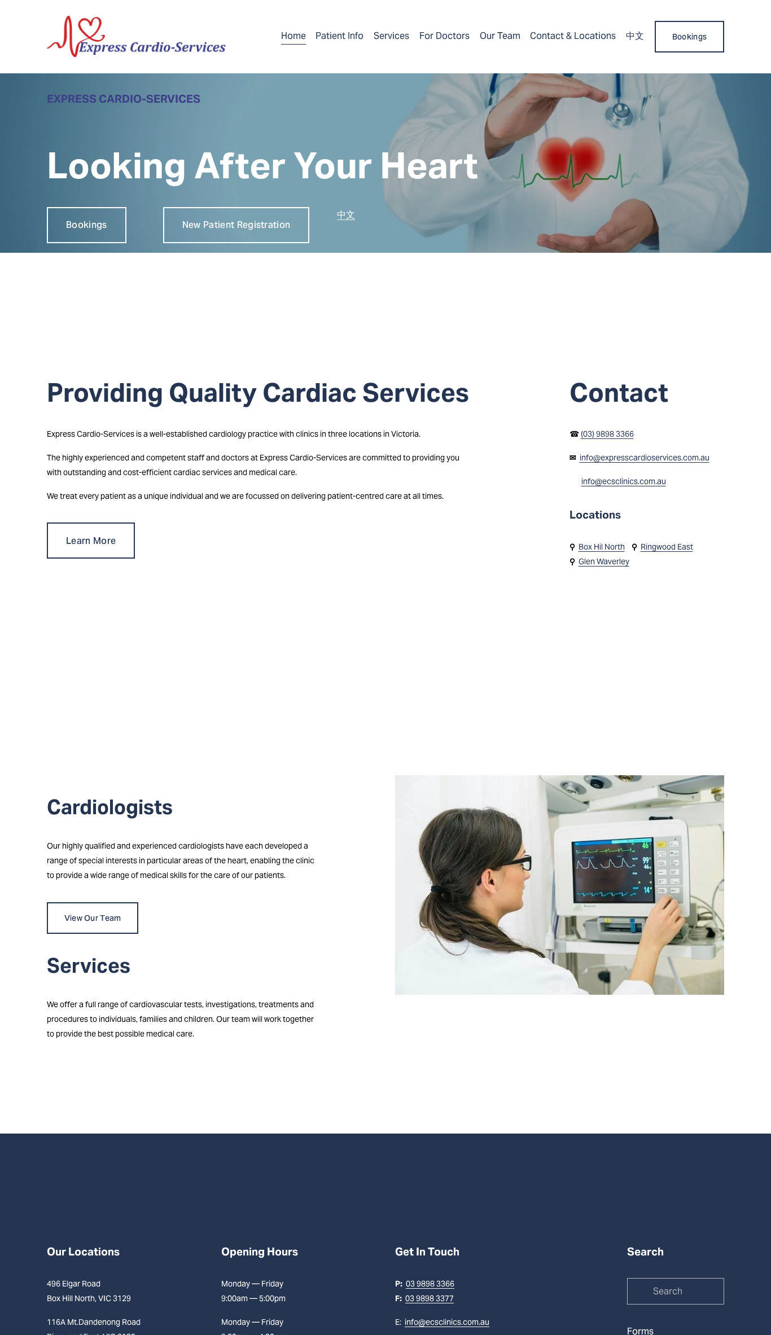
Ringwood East (667, 547)
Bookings (689, 37)
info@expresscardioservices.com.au (644, 458)
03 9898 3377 (429, 1298)
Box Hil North (602, 547)
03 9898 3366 (430, 1284)
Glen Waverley (604, 561)
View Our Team (92, 918)
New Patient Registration (236, 225)
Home (293, 36)
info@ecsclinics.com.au (623, 481)
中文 (635, 36)
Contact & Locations (573, 36)
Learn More (91, 541)
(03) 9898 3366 (607, 434)
